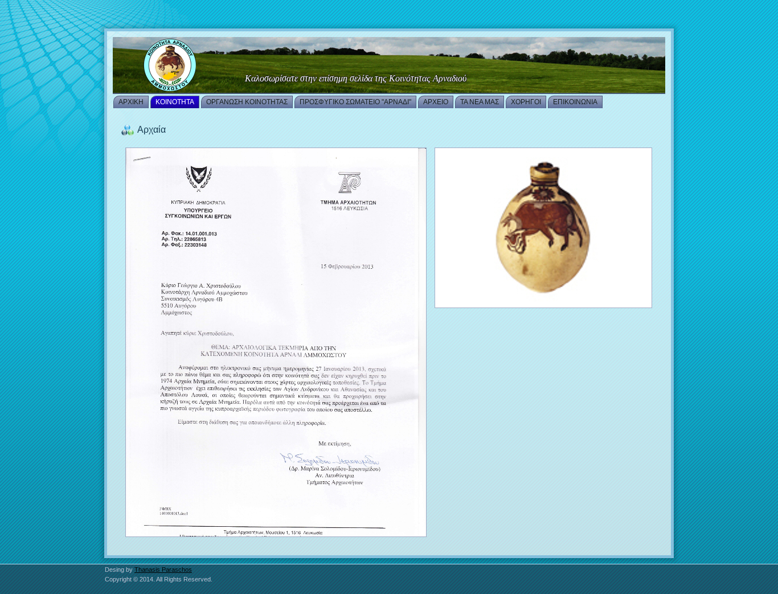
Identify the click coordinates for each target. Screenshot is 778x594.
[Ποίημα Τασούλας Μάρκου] (389, 65)
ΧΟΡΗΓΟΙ (526, 102)
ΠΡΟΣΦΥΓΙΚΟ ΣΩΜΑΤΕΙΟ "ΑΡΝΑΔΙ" (355, 102)
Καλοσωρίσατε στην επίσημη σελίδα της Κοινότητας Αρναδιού (355, 78)
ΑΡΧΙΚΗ (131, 102)
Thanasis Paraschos (163, 569)
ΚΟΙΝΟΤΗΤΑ (174, 102)
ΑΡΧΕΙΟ (435, 102)
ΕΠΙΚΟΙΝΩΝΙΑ (575, 102)
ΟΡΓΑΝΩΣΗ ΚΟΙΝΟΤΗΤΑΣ (247, 102)
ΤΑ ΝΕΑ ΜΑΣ (479, 102)
